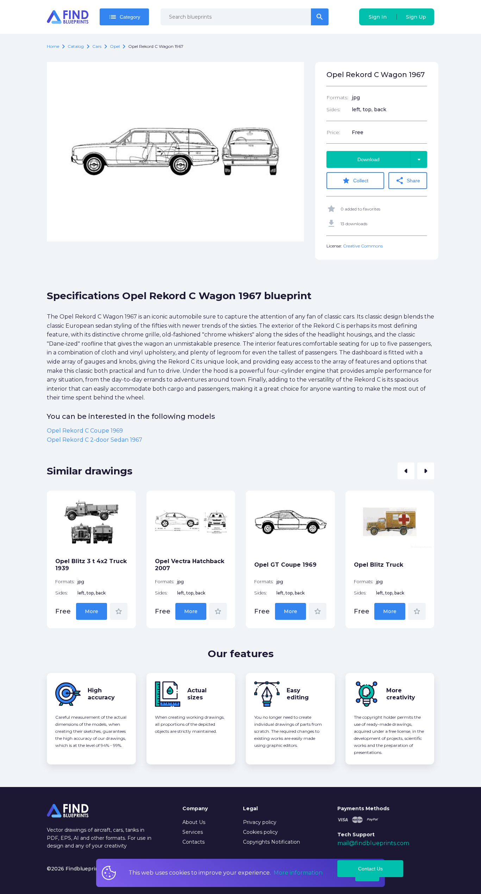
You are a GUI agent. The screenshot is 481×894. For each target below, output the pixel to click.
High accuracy (101, 694)
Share (407, 180)
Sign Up (416, 17)
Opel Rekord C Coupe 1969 (85, 430)
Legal (250, 808)
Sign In (378, 17)
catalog (76, 46)
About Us (193, 822)
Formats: (337, 97)
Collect (355, 180)
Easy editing (298, 694)
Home (53, 46)
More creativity (400, 694)
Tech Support (356, 834)
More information (298, 872)
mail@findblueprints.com (373, 843)
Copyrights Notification (271, 842)
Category (124, 17)
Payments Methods (363, 808)
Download (390, 159)
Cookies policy (260, 832)
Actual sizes (197, 694)
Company (195, 808)
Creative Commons (363, 245)
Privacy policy (259, 822)
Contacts (193, 842)
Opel (115, 46)
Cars (96, 46)
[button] (406, 470)
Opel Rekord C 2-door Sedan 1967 (94, 439)
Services (192, 832)
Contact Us (370, 868)
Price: (333, 132)
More (91, 611)
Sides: (333, 109)
